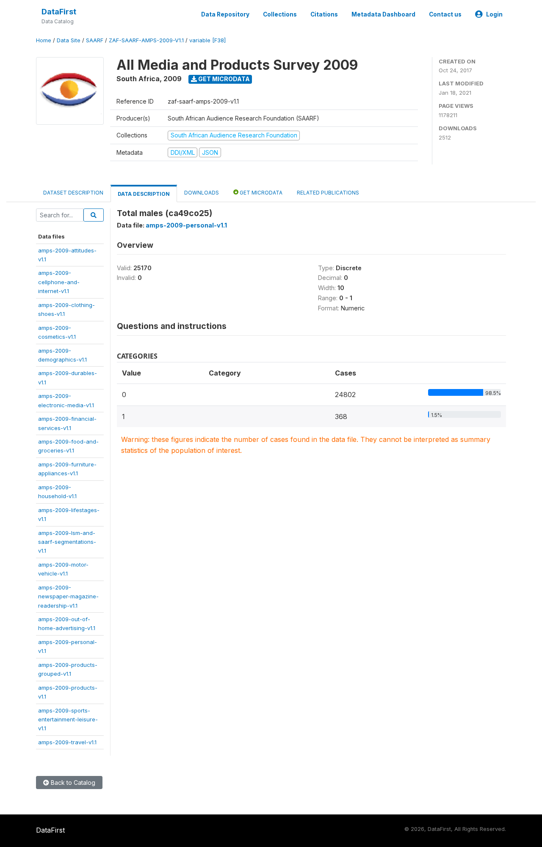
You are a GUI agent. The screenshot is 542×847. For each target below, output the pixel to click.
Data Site (68, 40)
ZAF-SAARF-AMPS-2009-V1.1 (146, 40)
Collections (280, 14)
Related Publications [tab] (328, 192)
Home (43, 40)
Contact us (445, 14)
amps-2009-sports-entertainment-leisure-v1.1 (68, 719)
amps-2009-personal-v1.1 (186, 225)
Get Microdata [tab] (260, 192)
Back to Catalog (72, 782)
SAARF (94, 40)
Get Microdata (223, 78)
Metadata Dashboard (383, 14)
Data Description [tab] (144, 194)
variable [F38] (207, 40)
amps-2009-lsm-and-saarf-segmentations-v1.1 (67, 541)
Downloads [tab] (201, 192)
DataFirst (58, 11)
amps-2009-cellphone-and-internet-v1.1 (59, 281)
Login (494, 14)
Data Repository (225, 14)
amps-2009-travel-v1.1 (67, 742)
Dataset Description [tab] (73, 192)
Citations (324, 14)
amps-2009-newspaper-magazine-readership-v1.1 (68, 596)
